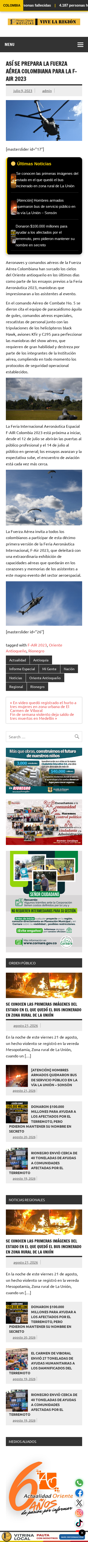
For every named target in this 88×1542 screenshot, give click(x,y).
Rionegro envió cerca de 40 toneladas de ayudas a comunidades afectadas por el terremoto (43, 1163)
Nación (69, 669)
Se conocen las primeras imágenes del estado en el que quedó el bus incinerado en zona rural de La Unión (43, 1009)
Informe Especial (22, 669)
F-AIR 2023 (37, 644)
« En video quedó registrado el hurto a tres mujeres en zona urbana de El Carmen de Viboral (43, 706)
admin (47, 90)
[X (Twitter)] (79, 1503)
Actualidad (17, 660)
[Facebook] (79, 1493)
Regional (16, 686)
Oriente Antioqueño (45, 678)
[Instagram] (79, 1513)
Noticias (15, 678)
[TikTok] (79, 1523)
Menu (9, 44)
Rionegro (36, 650)
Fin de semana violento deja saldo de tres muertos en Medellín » (42, 716)
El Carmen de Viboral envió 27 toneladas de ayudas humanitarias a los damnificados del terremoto (42, 1363)
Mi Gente (49, 669)
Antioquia (40, 660)
